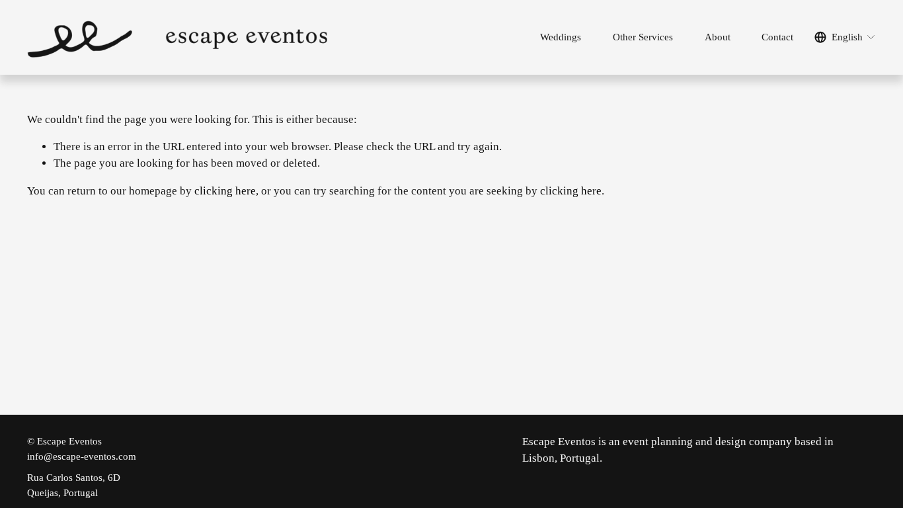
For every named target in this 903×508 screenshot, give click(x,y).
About (717, 37)
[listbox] (845, 37)
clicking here (225, 191)
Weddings (560, 37)
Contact (777, 37)
